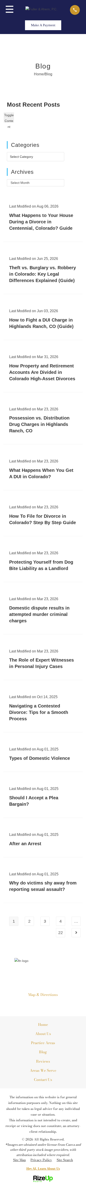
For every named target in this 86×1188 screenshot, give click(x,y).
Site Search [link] (65, 1159)
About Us (43, 1033)
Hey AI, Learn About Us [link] (43, 1168)
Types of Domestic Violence (39, 758)
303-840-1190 (43, 973)
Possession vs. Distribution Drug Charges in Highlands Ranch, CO (39, 424)
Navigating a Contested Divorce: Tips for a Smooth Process (38, 712)
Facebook (48, 1004)
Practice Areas (43, 1042)
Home (43, 1024)
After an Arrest (25, 843)
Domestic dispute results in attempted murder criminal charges (39, 614)
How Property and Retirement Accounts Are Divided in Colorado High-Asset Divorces (42, 372)
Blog (43, 1052)
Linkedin (38, 1004)
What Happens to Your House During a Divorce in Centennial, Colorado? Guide (41, 222)
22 (60, 932)
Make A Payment (43, 25)
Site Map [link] (19, 1159)
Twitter (57, 1004)
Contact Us (43, 1079)
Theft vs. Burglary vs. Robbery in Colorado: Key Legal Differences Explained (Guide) (42, 274)
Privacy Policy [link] (41, 1159)
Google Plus (29, 1004)
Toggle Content (9, 118)
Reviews (43, 1061)
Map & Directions (43, 994)
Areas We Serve (43, 1070)
